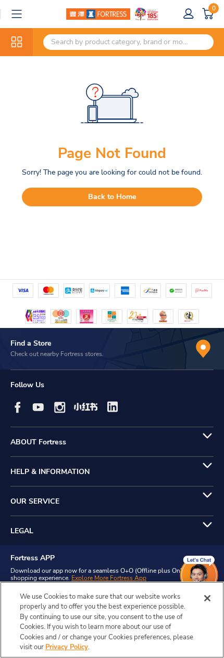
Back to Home (112, 197)
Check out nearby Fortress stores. (57, 354)
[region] (112, 620)
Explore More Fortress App (108, 578)
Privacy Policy (66, 647)
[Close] (207, 598)
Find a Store (31, 343)
